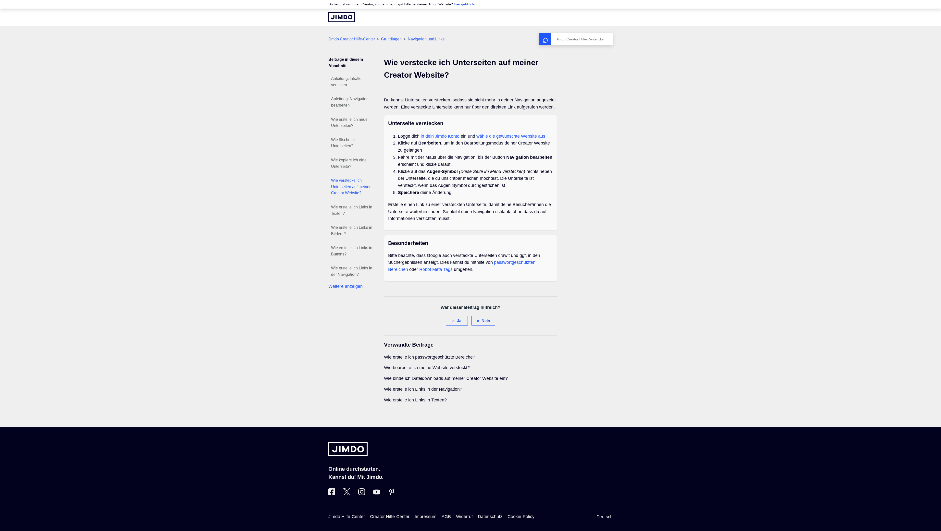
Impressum (425, 516)
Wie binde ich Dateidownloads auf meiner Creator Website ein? (446, 378)
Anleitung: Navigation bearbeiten (350, 102)
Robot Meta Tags (436, 269)
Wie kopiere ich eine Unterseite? (349, 163)
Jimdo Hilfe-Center (346, 516)
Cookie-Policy (521, 516)
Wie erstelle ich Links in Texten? (351, 210)
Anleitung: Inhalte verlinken (346, 81)
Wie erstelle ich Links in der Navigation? (351, 271)
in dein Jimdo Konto (440, 136)
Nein (486, 321)
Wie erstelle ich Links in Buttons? (351, 251)
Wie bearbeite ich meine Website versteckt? (427, 367)
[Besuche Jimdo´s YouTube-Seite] (376, 493)
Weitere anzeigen (345, 286)
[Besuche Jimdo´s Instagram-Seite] (361, 493)
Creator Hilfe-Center (389, 516)
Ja (459, 321)
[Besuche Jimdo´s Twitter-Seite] (346, 493)
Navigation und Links (426, 39)
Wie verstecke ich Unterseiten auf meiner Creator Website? (351, 186)
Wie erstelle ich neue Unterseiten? (349, 122)
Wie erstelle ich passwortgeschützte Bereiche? (429, 357)
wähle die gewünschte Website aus (510, 136)
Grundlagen (391, 39)
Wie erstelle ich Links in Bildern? (351, 230)
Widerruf (464, 516)
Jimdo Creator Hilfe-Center (351, 39)
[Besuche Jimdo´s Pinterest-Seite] (391, 493)
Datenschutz (490, 516)
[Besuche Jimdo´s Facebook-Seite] (331, 493)
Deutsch (604, 516)
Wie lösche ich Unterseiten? (344, 143)
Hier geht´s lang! (467, 4)
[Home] (341, 17)
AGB (446, 516)
